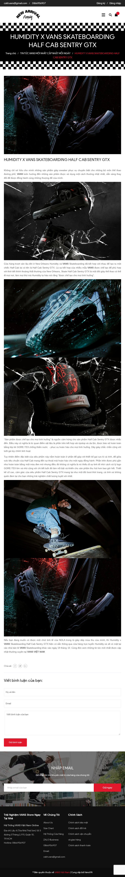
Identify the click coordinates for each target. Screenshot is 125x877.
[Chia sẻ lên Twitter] (20, 666)
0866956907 (39, 3)
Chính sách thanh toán (79, 845)
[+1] (25, 666)
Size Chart (48, 828)
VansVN (88, 872)
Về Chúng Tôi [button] (51, 814)
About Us (48, 822)
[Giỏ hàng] (117, 14)
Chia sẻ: (8, 666)
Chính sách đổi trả (77, 828)
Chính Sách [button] (75, 814)
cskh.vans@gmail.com (15, 3)
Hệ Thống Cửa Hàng (53, 834)
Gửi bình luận (15, 742)
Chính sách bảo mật (78, 822)
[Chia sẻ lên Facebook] (15, 666)
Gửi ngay (107, 787)
